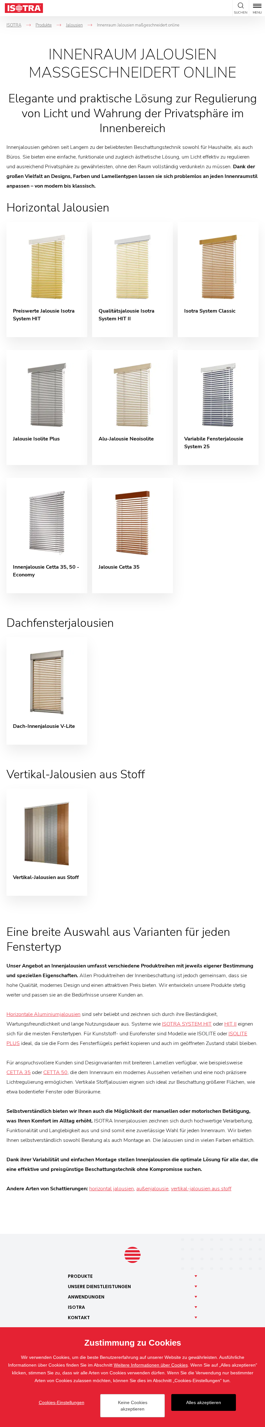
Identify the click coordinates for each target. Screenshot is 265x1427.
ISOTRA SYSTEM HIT (187, 1024)
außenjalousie (152, 1188)
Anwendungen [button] (86, 1297)
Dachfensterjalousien (60, 623)
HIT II (230, 1024)
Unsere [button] (99, 1286)
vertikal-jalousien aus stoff (201, 1188)
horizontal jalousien (111, 1188)
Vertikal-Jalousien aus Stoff (75, 774)
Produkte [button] (80, 1276)
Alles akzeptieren (203, 1402)
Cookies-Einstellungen (61, 1402)
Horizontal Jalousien (57, 208)
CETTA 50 (55, 1072)
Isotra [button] (76, 1307)
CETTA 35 (18, 1072)
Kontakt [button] (79, 1317)
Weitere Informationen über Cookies (151, 1365)
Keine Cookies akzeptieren (132, 1405)
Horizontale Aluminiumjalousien (43, 1014)
